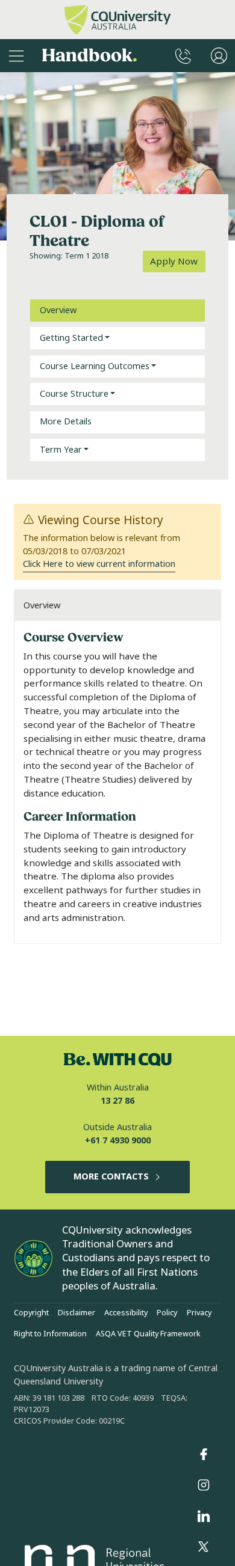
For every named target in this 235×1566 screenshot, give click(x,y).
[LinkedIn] (203, 1516)
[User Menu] (219, 55)
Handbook (89, 55)
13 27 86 (117, 1101)
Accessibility (126, 1313)
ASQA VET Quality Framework (148, 1334)
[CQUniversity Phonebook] (183, 55)
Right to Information (50, 1334)
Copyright (31, 1313)
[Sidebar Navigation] (16, 55)
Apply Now (174, 261)
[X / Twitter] (203, 1547)
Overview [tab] (58, 310)
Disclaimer (76, 1313)
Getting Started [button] (71, 338)
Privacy (199, 1313)
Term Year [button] (61, 450)
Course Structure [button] (74, 394)
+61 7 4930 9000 (118, 1140)
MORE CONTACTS (111, 1176)
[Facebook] (203, 1454)
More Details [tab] (66, 421)
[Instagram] (203, 1485)
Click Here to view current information (99, 564)
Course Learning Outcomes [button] (94, 366)
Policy (167, 1313)
